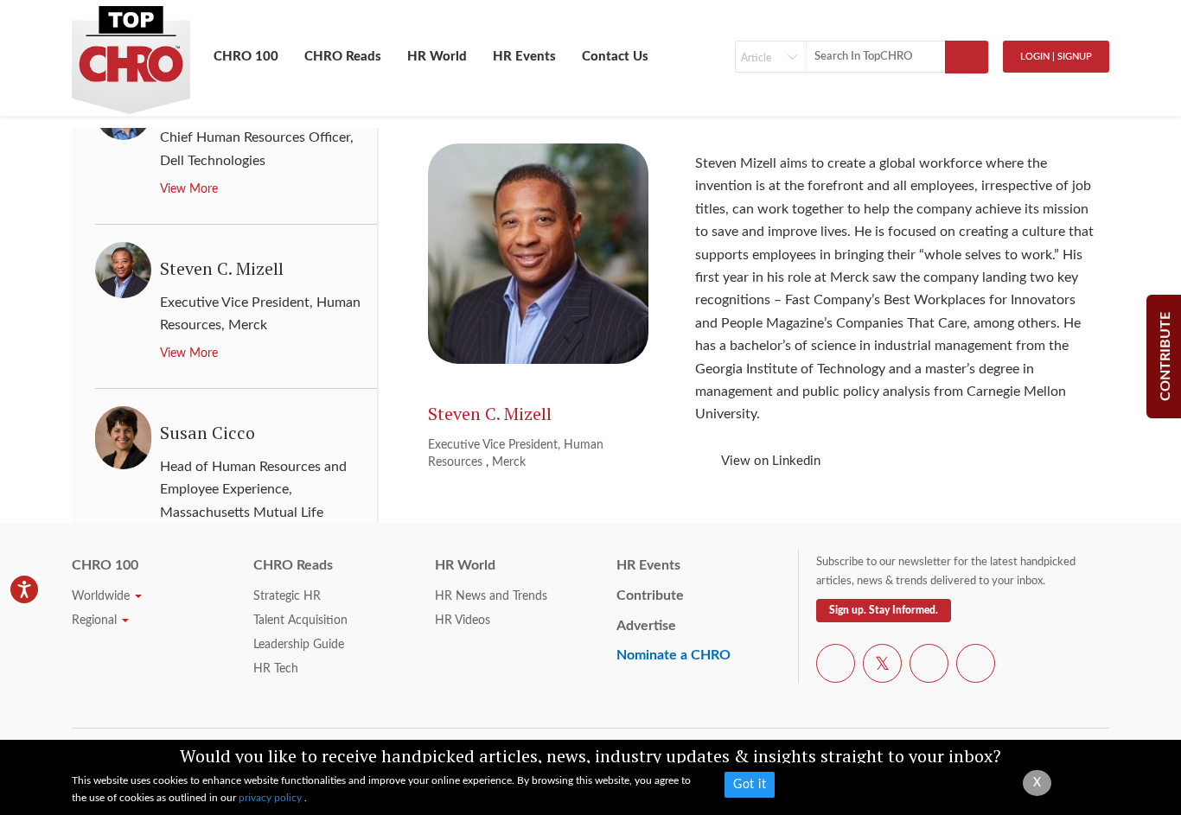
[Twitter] (882, 666)
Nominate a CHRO (673, 655)
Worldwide (102, 596)
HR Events (524, 56)
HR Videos (462, 620)
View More (189, 189)
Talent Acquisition (300, 620)
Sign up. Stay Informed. (883, 610)
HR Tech (275, 669)
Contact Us (615, 56)
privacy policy (271, 798)
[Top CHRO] (131, 53)
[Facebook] (835, 666)
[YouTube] (929, 666)
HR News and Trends (491, 596)
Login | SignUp (1056, 56)
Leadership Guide (298, 645)
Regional (96, 620)
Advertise (646, 626)
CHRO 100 (246, 56)
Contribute (650, 595)
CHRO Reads (342, 56)
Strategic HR (287, 596)
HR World (437, 56)
